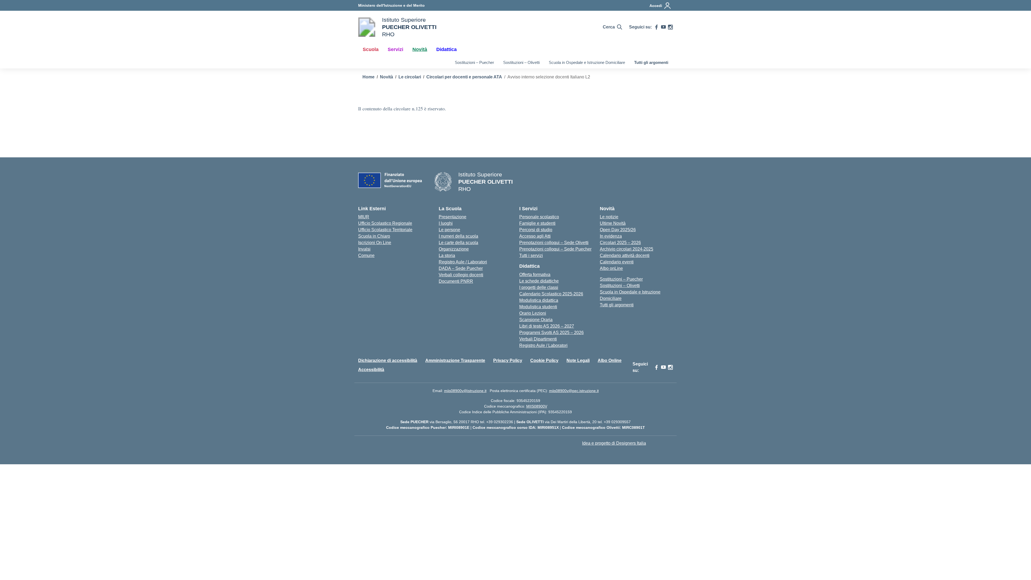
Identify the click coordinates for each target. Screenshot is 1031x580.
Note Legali (578, 360)
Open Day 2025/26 (618, 229)
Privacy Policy (507, 360)
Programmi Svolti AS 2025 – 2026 (551, 332)
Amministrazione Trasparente (455, 360)
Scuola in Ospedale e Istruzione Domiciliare (587, 62)
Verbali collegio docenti (461, 275)
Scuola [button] (371, 49)
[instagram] (670, 27)
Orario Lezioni (532, 313)
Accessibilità (371, 369)
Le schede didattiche (539, 281)
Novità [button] (419, 49)
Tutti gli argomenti (651, 62)
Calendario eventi (617, 262)
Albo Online (610, 360)
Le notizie (609, 217)
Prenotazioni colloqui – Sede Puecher (555, 249)
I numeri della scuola (458, 236)
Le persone (449, 229)
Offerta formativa (534, 274)
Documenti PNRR (456, 281)
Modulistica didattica (538, 300)
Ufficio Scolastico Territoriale (385, 229)
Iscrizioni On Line (374, 242)
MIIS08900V (536, 406)
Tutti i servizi (531, 255)
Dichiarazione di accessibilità (387, 360)
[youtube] (663, 27)
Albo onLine (611, 268)
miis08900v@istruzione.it (465, 391)
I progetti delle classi (538, 287)
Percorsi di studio (535, 229)
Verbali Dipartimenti (538, 339)
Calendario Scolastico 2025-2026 (551, 294)
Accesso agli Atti (535, 236)
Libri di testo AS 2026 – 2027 (546, 326)
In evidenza (611, 236)
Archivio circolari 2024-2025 (626, 249)
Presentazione (452, 217)
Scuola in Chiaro (374, 236)
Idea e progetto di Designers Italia (614, 443)
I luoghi (446, 223)
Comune (366, 255)
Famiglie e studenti (537, 223)
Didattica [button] (446, 49)
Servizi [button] (395, 49)
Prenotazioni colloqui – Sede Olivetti (554, 242)
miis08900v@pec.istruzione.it (574, 391)
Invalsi (364, 249)
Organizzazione (454, 249)
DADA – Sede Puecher (461, 268)
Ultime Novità (613, 223)
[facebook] (656, 27)
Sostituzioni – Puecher (474, 62)
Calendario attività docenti (624, 255)
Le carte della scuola (458, 242)
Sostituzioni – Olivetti (521, 62)
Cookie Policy (544, 360)
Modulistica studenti (538, 307)
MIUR (363, 217)
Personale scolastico (539, 217)
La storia (447, 255)
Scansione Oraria (536, 319)
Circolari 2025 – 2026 (620, 242)
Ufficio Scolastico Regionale (385, 223)
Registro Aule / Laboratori (463, 262)
